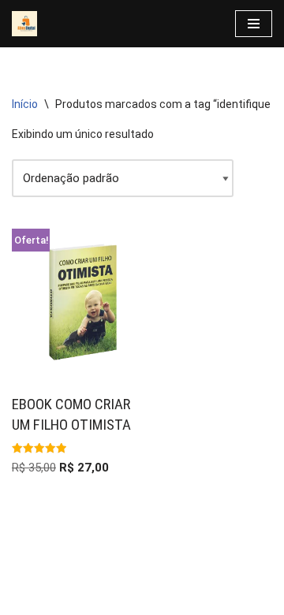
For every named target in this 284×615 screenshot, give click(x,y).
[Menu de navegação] (253, 23)
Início (25, 104)
